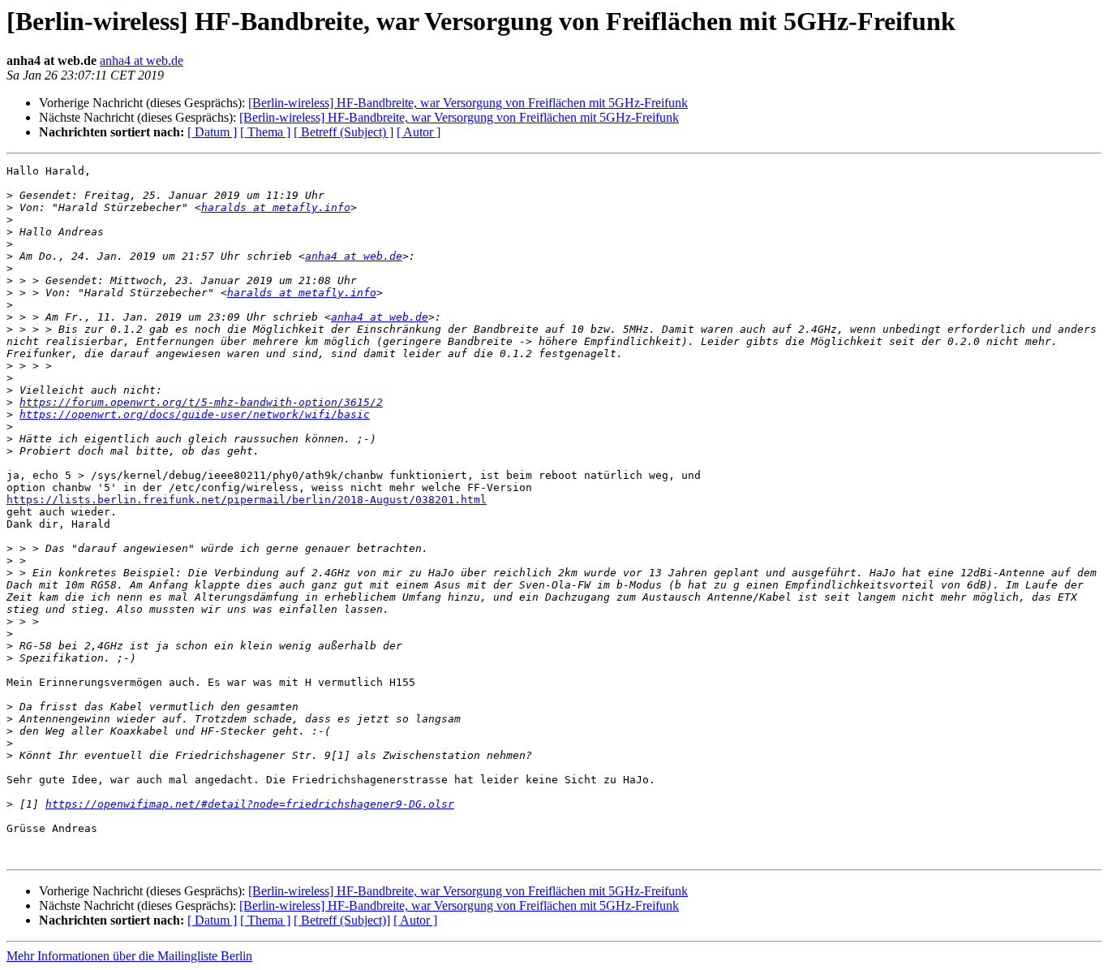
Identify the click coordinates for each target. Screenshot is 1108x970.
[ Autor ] (418, 132)
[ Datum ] (212, 132)
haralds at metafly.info (275, 207)
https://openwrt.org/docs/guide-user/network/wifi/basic (194, 414)
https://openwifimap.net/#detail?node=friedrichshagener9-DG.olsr (249, 804)
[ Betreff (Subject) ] (343, 132)
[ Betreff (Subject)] (342, 920)
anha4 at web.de (141, 60)
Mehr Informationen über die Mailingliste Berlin (129, 956)
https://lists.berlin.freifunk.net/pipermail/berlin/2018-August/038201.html (246, 500)
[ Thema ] (265, 132)
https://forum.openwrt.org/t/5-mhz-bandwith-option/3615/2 (201, 402)
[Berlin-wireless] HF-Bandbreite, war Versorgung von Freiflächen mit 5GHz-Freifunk (468, 103)
